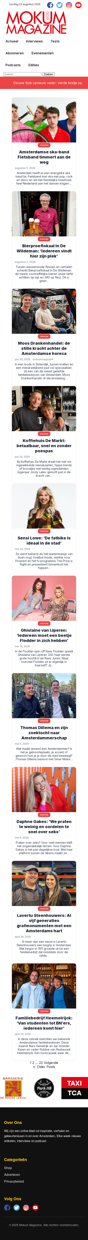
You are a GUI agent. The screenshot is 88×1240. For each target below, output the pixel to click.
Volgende (51, 1063)
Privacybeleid (14, 1181)
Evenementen (43, 53)
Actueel (12, 41)
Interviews (34, 41)
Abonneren (15, 53)
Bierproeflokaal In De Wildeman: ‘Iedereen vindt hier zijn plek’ (44, 251)
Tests (55, 41)
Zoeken (48, 74)
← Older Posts (44, 1067)
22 (41, 1063)
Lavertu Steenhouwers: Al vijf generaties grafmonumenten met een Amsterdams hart (44, 923)
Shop (8, 1167)
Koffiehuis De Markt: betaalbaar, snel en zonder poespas (44, 445)
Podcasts (13, 65)
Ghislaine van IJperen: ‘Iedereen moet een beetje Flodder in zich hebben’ (44, 635)
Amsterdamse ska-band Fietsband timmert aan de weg (44, 157)
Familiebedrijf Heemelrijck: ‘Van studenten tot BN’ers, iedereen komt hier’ (44, 1023)
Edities (33, 65)
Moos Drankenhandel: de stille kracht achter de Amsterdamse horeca (44, 348)
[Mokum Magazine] (36, 22)
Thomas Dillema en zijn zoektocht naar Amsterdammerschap (44, 732)
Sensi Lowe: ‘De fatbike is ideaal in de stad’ (44, 541)
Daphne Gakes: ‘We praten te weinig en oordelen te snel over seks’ (44, 826)
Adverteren (12, 1174)
